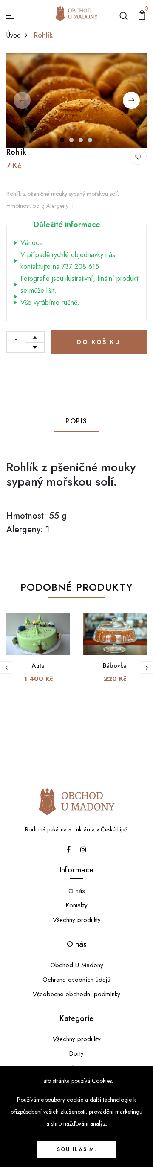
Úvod (13, 35)
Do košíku (98, 342)
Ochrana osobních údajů (76, 979)
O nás (76, 891)
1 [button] (62, 140)
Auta (38, 665)
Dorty (76, 1053)
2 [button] (72, 140)
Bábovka (115, 665)
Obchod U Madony (76, 965)
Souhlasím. (76, 1149)
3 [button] (81, 140)
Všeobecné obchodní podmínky (76, 994)
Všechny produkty (77, 920)
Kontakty (77, 905)
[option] (76, 100)
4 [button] (90, 140)
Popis (76, 421)
